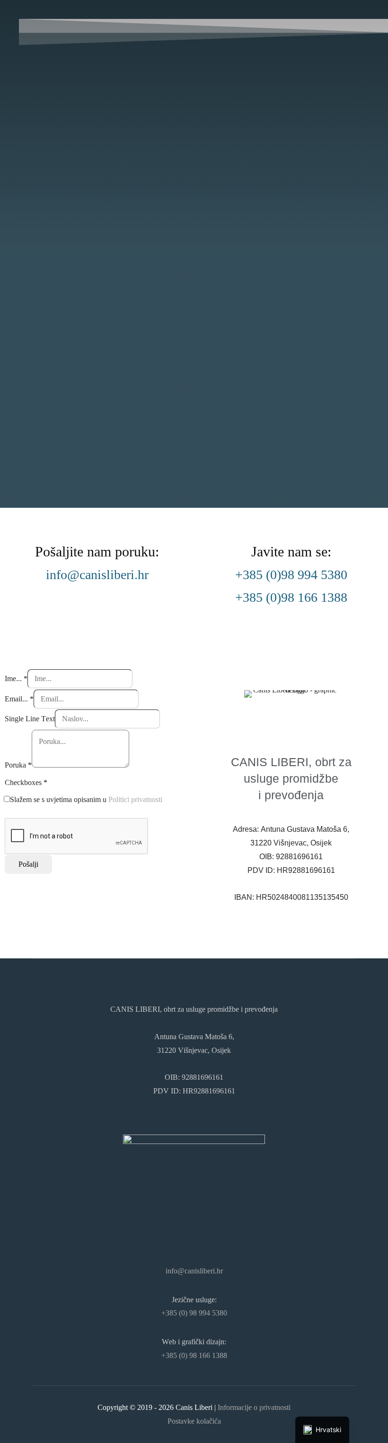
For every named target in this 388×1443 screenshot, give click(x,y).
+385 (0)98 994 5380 (291, 574)
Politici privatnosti (135, 799)
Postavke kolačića (194, 1421)
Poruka (18, 765)
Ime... (16, 679)
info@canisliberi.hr (97, 574)
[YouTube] (210, 1221)
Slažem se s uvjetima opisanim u (86, 799)
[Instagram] (194, 1221)
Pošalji (28, 864)
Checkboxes (26, 782)
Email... (19, 699)
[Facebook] (178, 1221)
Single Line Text (30, 719)
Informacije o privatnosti (254, 1407)
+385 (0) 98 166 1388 (194, 1355)
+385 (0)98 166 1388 (291, 597)
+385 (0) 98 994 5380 (194, 1313)
